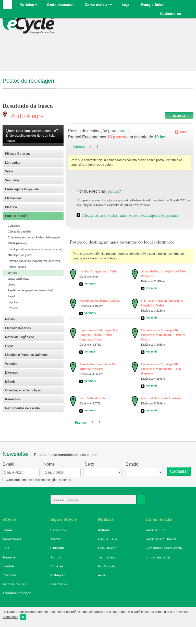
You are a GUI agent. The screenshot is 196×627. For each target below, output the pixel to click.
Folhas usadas (17, 266)
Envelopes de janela (20, 255)
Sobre (7, 530)
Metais (10, 319)
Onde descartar (60, 5)
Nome (49, 464)
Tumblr (56, 557)
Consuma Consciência (164, 548)
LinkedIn (57, 548)
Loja (6, 548)
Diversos (11, 373)
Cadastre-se (170, 14)
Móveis (10, 381)
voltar (183, 132)
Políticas (9, 575)
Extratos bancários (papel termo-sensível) (34, 260)
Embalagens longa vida (22, 189)
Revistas (13, 308)
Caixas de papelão (19, 231)
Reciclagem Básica (161, 539)
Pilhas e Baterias (17, 154)
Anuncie (9, 557)
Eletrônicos (13, 198)
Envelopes (14, 243)
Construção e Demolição (23, 390)
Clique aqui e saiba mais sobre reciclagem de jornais (130, 215)
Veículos (11, 364)
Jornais (12, 272)
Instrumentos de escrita (22, 408)
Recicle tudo (156, 530)
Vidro (9, 171)
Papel (11, 296)
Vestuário (12, 180)
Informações (188, 13)
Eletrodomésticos (18, 328)
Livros (11, 284)
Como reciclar (97, 5)
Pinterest (57, 566)
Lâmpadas (12, 162)
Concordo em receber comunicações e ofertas (39, 480)
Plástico (11, 207)
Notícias (27, 5)
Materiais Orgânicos (19, 337)
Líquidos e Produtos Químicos (26, 355)
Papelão (13, 302)
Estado (132, 464)
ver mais (90, 283)
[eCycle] (30, 25)
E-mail (8, 464)
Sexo (89, 464)
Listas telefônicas (18, 278)
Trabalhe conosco (17, 593)
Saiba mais (10, 617)
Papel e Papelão (16, 216)
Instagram (58, 575)
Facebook (58, 530)
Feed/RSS (58, 584)
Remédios (12, 399)
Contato (9, 566)
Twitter (55, 539)
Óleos (9, 346)
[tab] (33, 154)
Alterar (179, 115)
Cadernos (14, 225)
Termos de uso (15, 584)
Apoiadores (12, 539)
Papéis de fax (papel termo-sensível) (30, 290)
